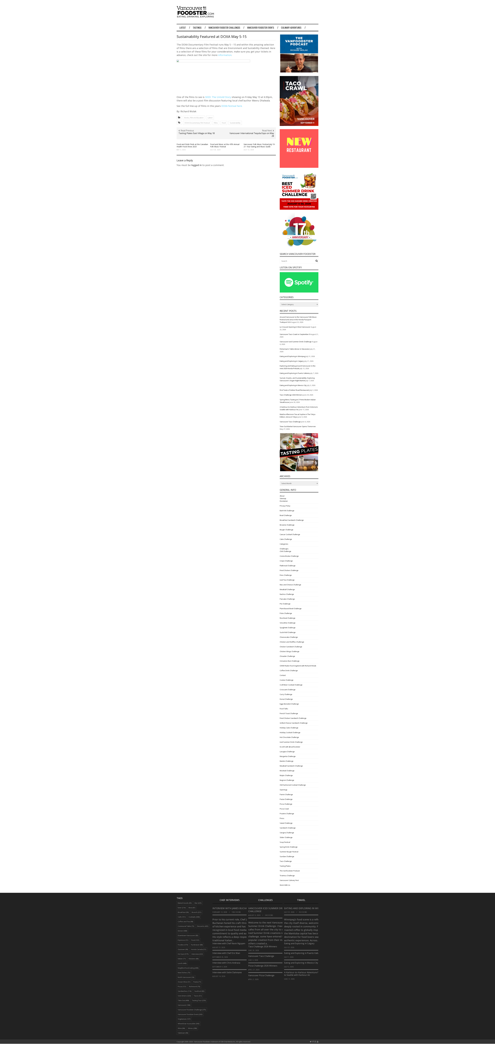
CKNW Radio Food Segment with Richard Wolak (298, 666)
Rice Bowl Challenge (287, 618)
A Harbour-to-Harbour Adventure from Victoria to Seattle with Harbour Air (307, 974)
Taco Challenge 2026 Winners (291, 395)
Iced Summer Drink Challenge (291, 742)
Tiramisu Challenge (287, 875)
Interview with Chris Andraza (226, 962)
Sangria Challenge (287, 832)
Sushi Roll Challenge (288, 632)
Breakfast (183, 912)
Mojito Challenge (286, 775)
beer (181, 907)
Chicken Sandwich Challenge (291, 646)
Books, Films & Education (194, 117)
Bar (198, 903)
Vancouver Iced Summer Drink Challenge (296, 341)
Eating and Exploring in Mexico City (293, 385)
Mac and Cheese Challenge (290, 585)
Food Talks (284, 708)
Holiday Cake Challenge (289, 728)
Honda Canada (198, 949)
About (282, 496)
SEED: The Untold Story (218, 97)
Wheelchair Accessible (188, 1023)
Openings (283, 790)
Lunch (182, 963)
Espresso (183, 940)
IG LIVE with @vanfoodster (290, 747)
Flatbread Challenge (287, 565)
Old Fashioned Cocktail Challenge (293, 785)
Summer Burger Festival (289, 852)
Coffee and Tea (185, 921)
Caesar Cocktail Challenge (290, 534)
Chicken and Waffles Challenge (292, 642)
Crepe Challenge (286, 561)
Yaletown (183, 1033)
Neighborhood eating (188, 968)
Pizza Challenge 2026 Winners (262, 965)
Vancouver (184, 1005)
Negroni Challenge (287, 780)
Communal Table (186, 926)
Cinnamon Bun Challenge (289, 661)
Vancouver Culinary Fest (289, 880)
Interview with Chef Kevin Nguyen (228, 943)
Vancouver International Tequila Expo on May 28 (252, 134)
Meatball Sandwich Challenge (291, 766)
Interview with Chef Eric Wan (226, 953)
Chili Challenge (285, 551)
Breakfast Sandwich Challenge (292, 520)
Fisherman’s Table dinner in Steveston (295, 349)
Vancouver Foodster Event (190, 1014)
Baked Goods (185, 903)
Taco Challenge (286, 861)
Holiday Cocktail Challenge (290, 732)
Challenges (284, 549)
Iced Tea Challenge (287, 580)
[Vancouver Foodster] (196, 16)
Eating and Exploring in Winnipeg (292, 356)
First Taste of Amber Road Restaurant (294, 390)
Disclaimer (284, 501)
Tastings (197, 27)
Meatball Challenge (287, 589)
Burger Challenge (286, 529)
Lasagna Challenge (287, 751)
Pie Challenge (285, 604)
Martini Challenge (286, 761)
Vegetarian (184, 1019)
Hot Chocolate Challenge (289, 737)
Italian (182, 958)
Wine (181, 1028)
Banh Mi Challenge (287, 510)
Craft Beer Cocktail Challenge (291, 685)
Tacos (198, 996)
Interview (197, 954)
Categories (284, 544)
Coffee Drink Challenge (289, 670)
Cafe (181, 917)
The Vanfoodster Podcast (290, 871)
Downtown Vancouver (188, 935)
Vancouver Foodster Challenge (192, 1010)
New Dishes (184, 972)
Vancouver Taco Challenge (290, 421)
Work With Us (285, 885)
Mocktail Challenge (287, 770)
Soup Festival (285, 842)
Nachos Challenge (287, 594)
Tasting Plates (285, 866)
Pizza (182, 986)
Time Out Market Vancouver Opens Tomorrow (298, 426)
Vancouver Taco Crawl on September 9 (295, 334)
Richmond (194, 986)
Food (224, 123)
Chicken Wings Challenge (289, 651)
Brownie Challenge (287, 525)
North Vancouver (186, 977)
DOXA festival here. (231, 105)
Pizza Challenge (286, 804)
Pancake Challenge (287, 599)
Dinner (182, 931)
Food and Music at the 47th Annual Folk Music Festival (224, 145)
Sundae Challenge (287, 856)
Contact (283, 675)
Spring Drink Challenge (289, 847)
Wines (192, 1028)
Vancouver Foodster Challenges (224, 27)
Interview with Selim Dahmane (227, 972)
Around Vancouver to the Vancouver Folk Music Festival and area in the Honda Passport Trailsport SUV (298, 319)
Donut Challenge (286, 699)
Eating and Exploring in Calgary (292, 361)
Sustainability (235, 123)
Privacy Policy (285, 506)
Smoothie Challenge (287, 623)
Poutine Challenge (287, 813)
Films (216, 123)
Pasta (197, 982)
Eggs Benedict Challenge (289, 704)
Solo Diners (184, 996)
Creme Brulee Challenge (289, 556)
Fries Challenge (286, 575)
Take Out (183, 1000)
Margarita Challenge (288, 756)
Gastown (183, 949)
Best (192, 907)
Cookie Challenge (286, 680)
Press (282, 818)
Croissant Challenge (287, 689)
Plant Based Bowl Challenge (291, 608)
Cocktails (194, 917)
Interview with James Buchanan (232, 908)
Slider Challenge (286, 837)
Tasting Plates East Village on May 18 (197, 133)
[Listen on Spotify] (299, 292)
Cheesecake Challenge (289, 637)
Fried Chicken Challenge (289, 570)
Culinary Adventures (291, 27)
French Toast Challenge (289, 713)
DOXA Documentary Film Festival (197, 123)
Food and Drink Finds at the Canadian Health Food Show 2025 (192, 145)
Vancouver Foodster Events (260, 27)
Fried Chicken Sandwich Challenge (293, 718)
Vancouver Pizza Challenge (261, 975)
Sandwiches (184, 991)
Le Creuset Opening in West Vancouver (295, 327)
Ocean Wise (184, 982)
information (225, 55)
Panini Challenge (286, 794)
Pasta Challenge (286, 799)
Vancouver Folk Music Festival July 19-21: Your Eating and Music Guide (259, 145)
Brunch (196, 912)
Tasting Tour (199, 1000)
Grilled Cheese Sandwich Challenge (294, 723)
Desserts (202, 926)
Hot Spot (183, 954)
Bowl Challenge (286, 515)
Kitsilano (194, 958)
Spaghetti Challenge (287, 627)
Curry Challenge (286, 694)
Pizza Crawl (284, 809)
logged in (196, 165)
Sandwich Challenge (288, 828)
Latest (182, 27)
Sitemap (283, 498)
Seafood (199, 991)
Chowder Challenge (287, 656)
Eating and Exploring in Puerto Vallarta (295, 373)
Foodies (183, 945)
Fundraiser (197, 945)
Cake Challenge (286, 539)
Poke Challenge (286, 613)
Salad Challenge (286, 823)
